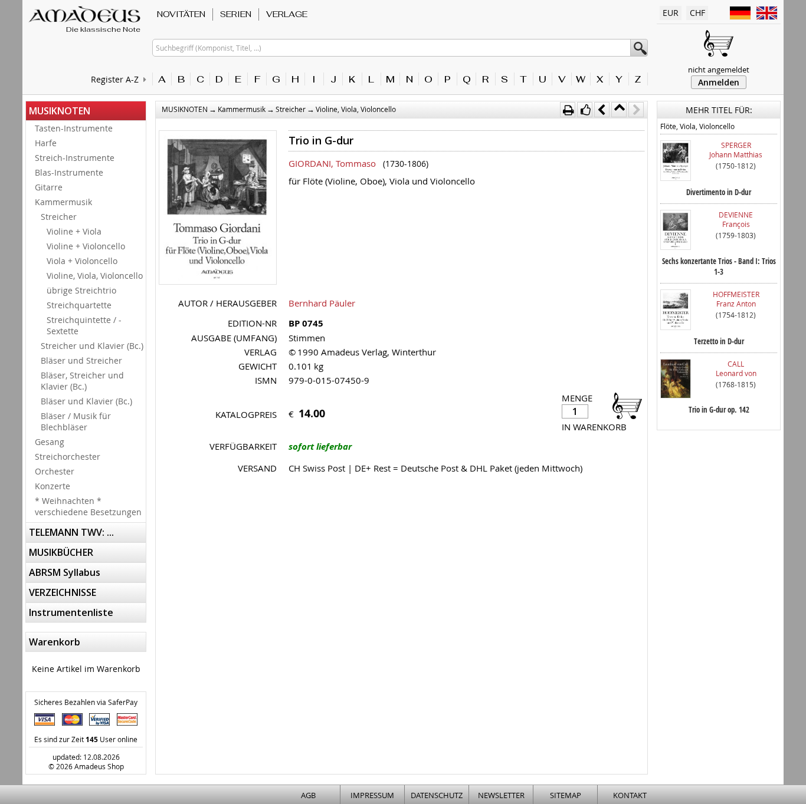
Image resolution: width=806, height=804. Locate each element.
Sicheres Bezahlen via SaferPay (85, 702)
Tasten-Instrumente (74, 128)
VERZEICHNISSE (62, 592)
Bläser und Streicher (81, 360)
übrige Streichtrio (81, 290)
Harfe (46, 143)
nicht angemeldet (718, 69)
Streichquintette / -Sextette (84, 325)
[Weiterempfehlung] (584, 109)
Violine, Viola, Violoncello (95, 275)
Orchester (54, 471)
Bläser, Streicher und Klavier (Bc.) (82, 381)
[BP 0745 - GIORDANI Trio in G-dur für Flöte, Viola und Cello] (218, 208)
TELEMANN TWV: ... (71, 532)
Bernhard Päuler (322, 303)
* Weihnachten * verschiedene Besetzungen (88, 506)
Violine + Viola (74, 231)
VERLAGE (286, 14)
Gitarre (49, 187)
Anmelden (718, 82)
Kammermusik (63, 201)
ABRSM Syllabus (64, 572)
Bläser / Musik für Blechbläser (76, 421)
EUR (670, 12)
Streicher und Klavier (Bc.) (92, 345)
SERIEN (235, 14)
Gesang (49, 441)
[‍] (623, 405)
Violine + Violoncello (86, 246)
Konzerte (52, 486)
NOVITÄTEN (181, 14)
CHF (697, 12)
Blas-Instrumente (69, 172)
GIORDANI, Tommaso (332, 163)
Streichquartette (79, 305)
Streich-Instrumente (74, 157)
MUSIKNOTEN (59, 110)
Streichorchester (67, 456)
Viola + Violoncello (82, 260)
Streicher (59, 216)
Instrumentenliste (71, 612)
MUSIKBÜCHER (61, 552)
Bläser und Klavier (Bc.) (86, 401)
